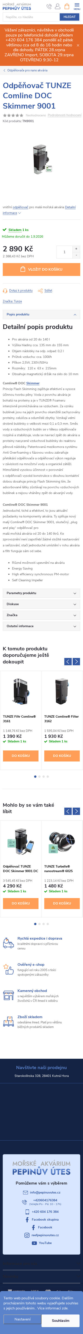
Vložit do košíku (45, 269)
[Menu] (77, 6)
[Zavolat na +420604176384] (49, 6)
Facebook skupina (45, 1219)
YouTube (45, 1243)
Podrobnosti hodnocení (64, 115)
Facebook (45, 1227)
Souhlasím (60, 1320)
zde (65, 1308)
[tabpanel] (21, 720)
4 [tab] (48, 776)
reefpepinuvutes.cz (45, 1235)
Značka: (12, 301)
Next (76, 661)
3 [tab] (43, 776)
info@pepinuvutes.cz (45, 1192)
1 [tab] (35, 776)
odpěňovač (20, 207)
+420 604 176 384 (45, 1212)
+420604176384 (45, 1200)
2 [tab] (39, 776)
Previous (68, 661)
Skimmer (32, 383)
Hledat (70, 17)
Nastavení (23, 1319)
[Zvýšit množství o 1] (76, 249)
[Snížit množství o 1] (76, 255)
